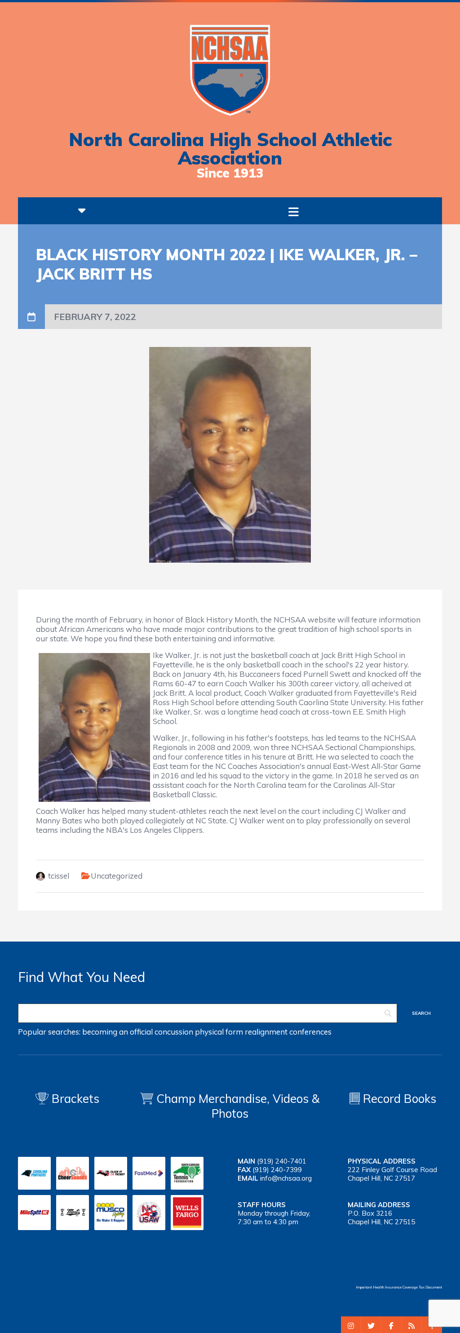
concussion (174, 1031)
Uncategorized (116, 875)
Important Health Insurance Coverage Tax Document (399, 1287)
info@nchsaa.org (286, 1178)
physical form (219, 1031)
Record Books (398, 1098)
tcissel (58, 875)
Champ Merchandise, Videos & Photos (238, 1106)
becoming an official (117, 1031)
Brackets (74, 1098)
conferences (310, 1031)
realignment (266, 1031)
